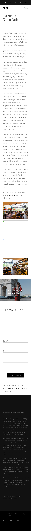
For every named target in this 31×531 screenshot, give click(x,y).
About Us (6, 496)
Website (5, 361)
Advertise (12, 496)
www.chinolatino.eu (9, 195)
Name (5, 341)
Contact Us (14, 499)
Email (5, 351)
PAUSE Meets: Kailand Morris (15, 290)
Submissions (6, 499)
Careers (18, 496)
